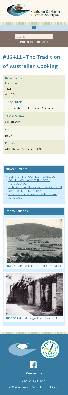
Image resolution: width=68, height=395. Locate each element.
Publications (26, 42)
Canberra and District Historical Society (38, 387)
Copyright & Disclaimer (34, 381)
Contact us (34, 373)
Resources (42, 42)
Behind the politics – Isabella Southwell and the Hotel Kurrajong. (35, 189)
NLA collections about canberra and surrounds (32, 196)
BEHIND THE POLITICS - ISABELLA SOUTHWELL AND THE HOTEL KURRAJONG (31, 180)
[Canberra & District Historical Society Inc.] (34, 11)
